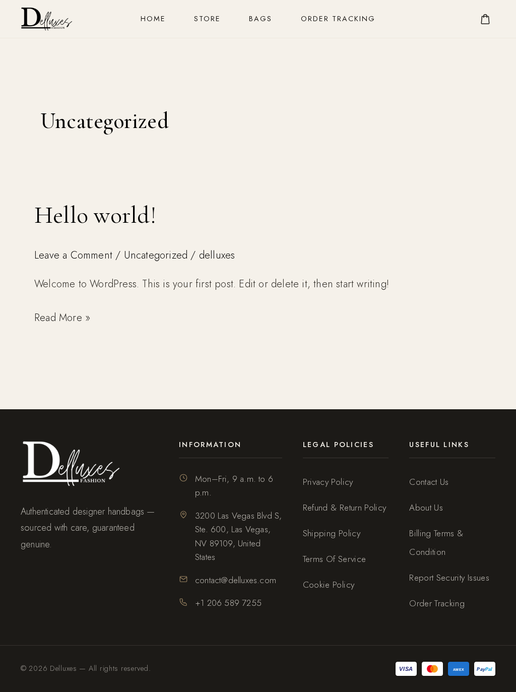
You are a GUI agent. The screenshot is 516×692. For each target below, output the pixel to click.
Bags (260, 19)
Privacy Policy (328, 482)
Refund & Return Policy (344, 507)
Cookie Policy (328, 585)
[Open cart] (485, 19)
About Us (426, 507)
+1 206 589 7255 (228, 603)
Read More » (62, 316)
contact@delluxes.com (235, 580)
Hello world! (95, 215)
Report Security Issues (449, 578)
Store (207, 19)
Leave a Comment (73, 255)
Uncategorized (156, 255)
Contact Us (428, 482)
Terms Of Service (334, 559)
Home (153, 19)
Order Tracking (338, 19)
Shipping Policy (331, 533)
